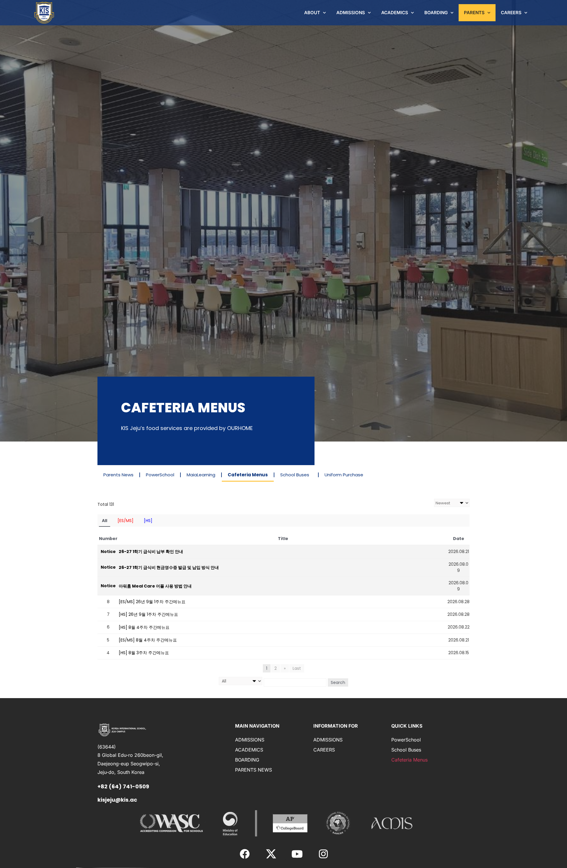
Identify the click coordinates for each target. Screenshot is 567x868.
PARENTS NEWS (253, 770)
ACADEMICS (394, 12)
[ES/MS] (125, 521)
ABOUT (312, 12)
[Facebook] (245, 854)
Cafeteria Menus (248, 475)
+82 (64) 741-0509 (123, 786)
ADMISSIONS (350, 12)
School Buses (294, 475)
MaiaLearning (201, 475)
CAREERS (511, 12)
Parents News (118, 475)
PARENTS (474, 12)
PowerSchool (160, 475)
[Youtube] (297, 854)
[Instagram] (323, 854)
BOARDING (436, 12)
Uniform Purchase (344, 475)
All (104, 521)
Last (297, 668)
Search (338, 682)
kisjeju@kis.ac (117, 799)
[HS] (148, 521)
